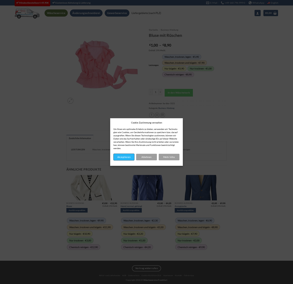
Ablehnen (146, 157)
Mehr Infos (169, 157)
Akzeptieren (123, 157)
